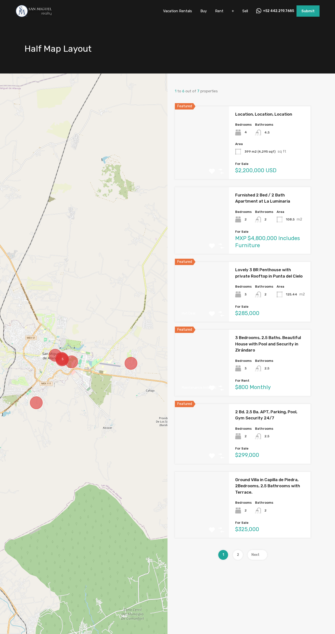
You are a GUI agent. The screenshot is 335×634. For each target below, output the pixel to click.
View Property (202, 164)
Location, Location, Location (263, 114)
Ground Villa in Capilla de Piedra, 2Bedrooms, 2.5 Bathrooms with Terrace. (267, 486)
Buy (203, 11)
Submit (308, 11)
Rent (219, 11)
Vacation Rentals (177, 11)
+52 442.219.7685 (278, 11)
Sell (245, 11)
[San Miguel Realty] (33, 15)
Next (255, 555)
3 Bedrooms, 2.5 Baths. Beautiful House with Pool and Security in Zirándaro (268, 344)
